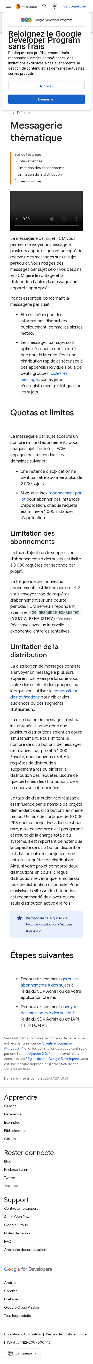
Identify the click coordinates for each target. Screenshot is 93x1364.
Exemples (12, 1122)
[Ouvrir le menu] (8, 6)
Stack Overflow (16, 1216)
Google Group (16, 1225)
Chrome (11, 1291)
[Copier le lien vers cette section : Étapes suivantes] (15, 965)
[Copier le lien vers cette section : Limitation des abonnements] (60, 542)
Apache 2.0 (38, 1053)
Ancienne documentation (25, 1249)
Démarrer (46, 99)
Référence (12, 1114)
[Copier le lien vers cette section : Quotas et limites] (15, 423)
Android (11, 1282)
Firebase (11, 1299)
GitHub (10, 1138)
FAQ (7, 1241)
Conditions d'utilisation (22, 1334)
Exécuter (24, 113)
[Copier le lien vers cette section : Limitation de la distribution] (52, 655)
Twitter (9, 1177)
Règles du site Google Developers (52, 1059)
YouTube (11, 1186)
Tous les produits (17, 1315)
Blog (7, 1161)
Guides (10, 1106)
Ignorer (46, 86)
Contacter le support (21, 1208)
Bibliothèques (15, 1130)
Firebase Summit (18, 1169)
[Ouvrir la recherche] (45, 6)
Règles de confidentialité (66, 1334)
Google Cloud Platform (23, 1307)
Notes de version (17, 1233)
